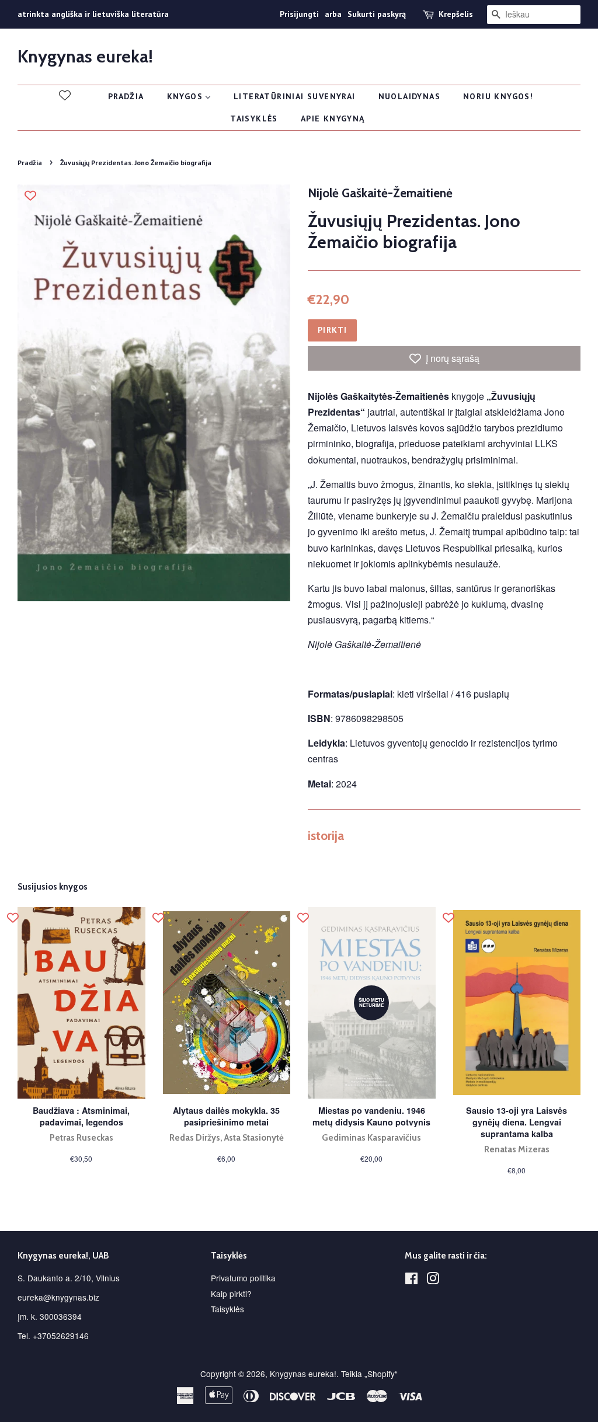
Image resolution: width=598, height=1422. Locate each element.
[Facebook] (411, 1280)
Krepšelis (456, 14)
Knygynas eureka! (85, 56)
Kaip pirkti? (231, 1293)
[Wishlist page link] (65, 95)
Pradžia (30, 162)
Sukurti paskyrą (376, 14)
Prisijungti (299, 14)
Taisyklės (227, 1309)
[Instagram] (432, 1280)
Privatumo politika (243, 1278)
